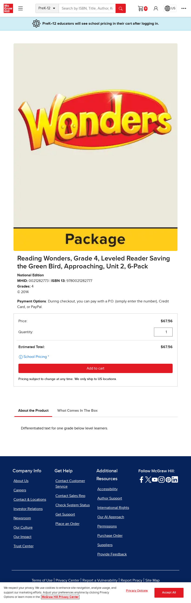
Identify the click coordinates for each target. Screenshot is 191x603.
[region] (95, 592)
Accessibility (107, 489)
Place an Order (67, 524)
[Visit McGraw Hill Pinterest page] (168, 479)
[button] (156, 8)
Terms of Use (42, 580)
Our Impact (22, 537)
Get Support (65, 514)
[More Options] (184, 8)
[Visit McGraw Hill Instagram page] (161, 479)
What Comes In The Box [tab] (77, 410)
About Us (21, 481)
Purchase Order (110, 536)
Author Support (109, 498)
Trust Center (24, 546)
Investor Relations (28, 509)
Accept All (169, 592)
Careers (20, 490)
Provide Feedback (112, 554)
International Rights (113, 508)
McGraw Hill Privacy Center (60, 597)
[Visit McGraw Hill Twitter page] (148, 479)
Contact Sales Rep (70, 496)
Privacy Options (137, 590)
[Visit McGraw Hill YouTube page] (155, 479)
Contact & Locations (30, 499)
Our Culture (23, 527)
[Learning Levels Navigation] (20, 8)
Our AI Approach (110, 517)
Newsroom (22, 518)
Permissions (107, 526)
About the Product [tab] (33, 410)
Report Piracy (131, 580)
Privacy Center (67, 580)
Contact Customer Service (70, 483)
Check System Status (72, 505)
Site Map (152, 580)
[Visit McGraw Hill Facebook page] (141, 479)
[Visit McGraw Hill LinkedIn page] (175, 479)
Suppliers (105, 545)
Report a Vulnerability (100, 580)
